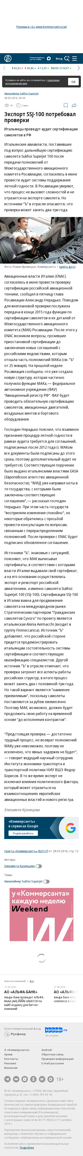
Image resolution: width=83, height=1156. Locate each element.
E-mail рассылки (53, 1063)
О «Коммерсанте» (17, 1050)
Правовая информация (58, 1059)
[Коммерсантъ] (7, 58)
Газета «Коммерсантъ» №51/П (26, 851)
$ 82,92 (16, 68)
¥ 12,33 (42, 68)
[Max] (50, 1079)
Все (32, 981)
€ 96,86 (29, 68)
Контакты (11, 1059)
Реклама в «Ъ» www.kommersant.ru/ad (41, 27)
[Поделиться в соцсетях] (74, 105)
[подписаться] (40, 866)
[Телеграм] (7, 1079)
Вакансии (10, 1068)
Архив (8, 1054)
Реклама (10, 1063)
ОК (74, 82)
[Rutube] (42, 1079)
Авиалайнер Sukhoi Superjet (21, 93)
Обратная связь (53, 1054)
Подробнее (27, 1147)
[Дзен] (24, 1079)
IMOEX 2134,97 (60, 68)
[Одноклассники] (33, 1079)
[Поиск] (67, 58)
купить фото (67, 267)
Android (47, 1050)
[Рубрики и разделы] (74, 58)
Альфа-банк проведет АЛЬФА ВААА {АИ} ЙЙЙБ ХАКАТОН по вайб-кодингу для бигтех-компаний (23, 1003)
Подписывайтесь (23, 833)
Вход (59, 58)
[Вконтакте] (16, 1079)
